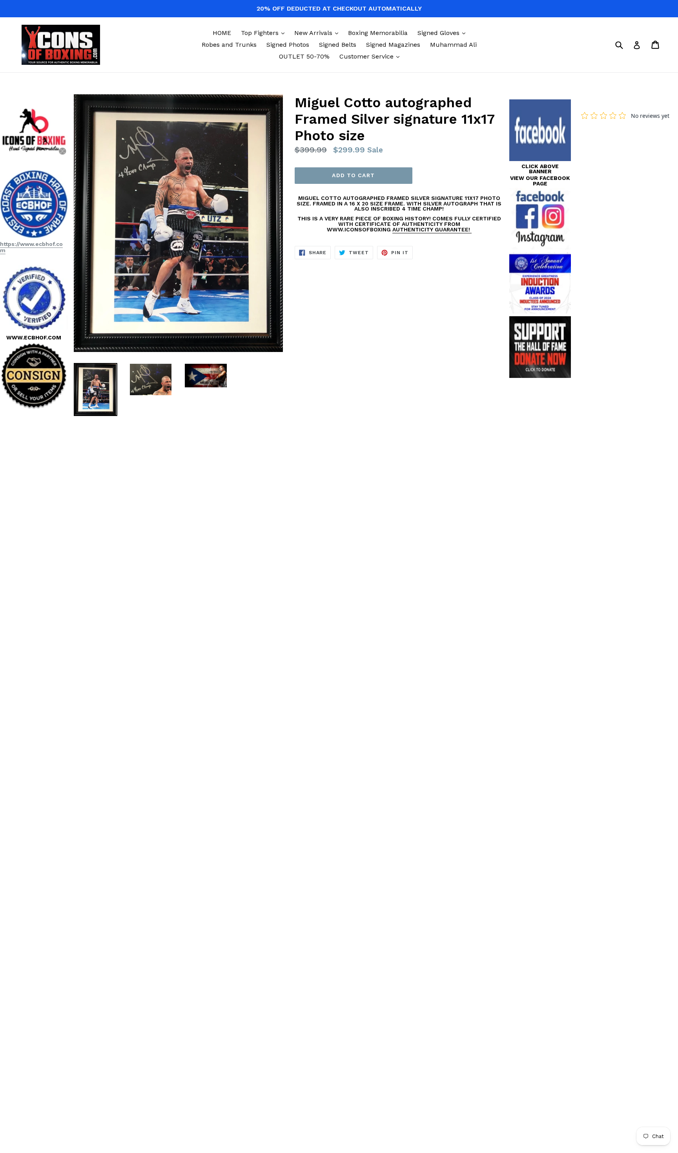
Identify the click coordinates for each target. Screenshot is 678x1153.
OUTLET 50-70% (304, 56)
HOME (222, 33)
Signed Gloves (443, 33)
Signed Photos (287, 44)
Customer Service (371, 56)
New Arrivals (318, 33)
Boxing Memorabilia (378, 33)
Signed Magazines (393, 44)
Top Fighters (264, 33)
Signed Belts (337, 44)
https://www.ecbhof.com (31, 247)
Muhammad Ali (453, 44)
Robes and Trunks (229, 44)
